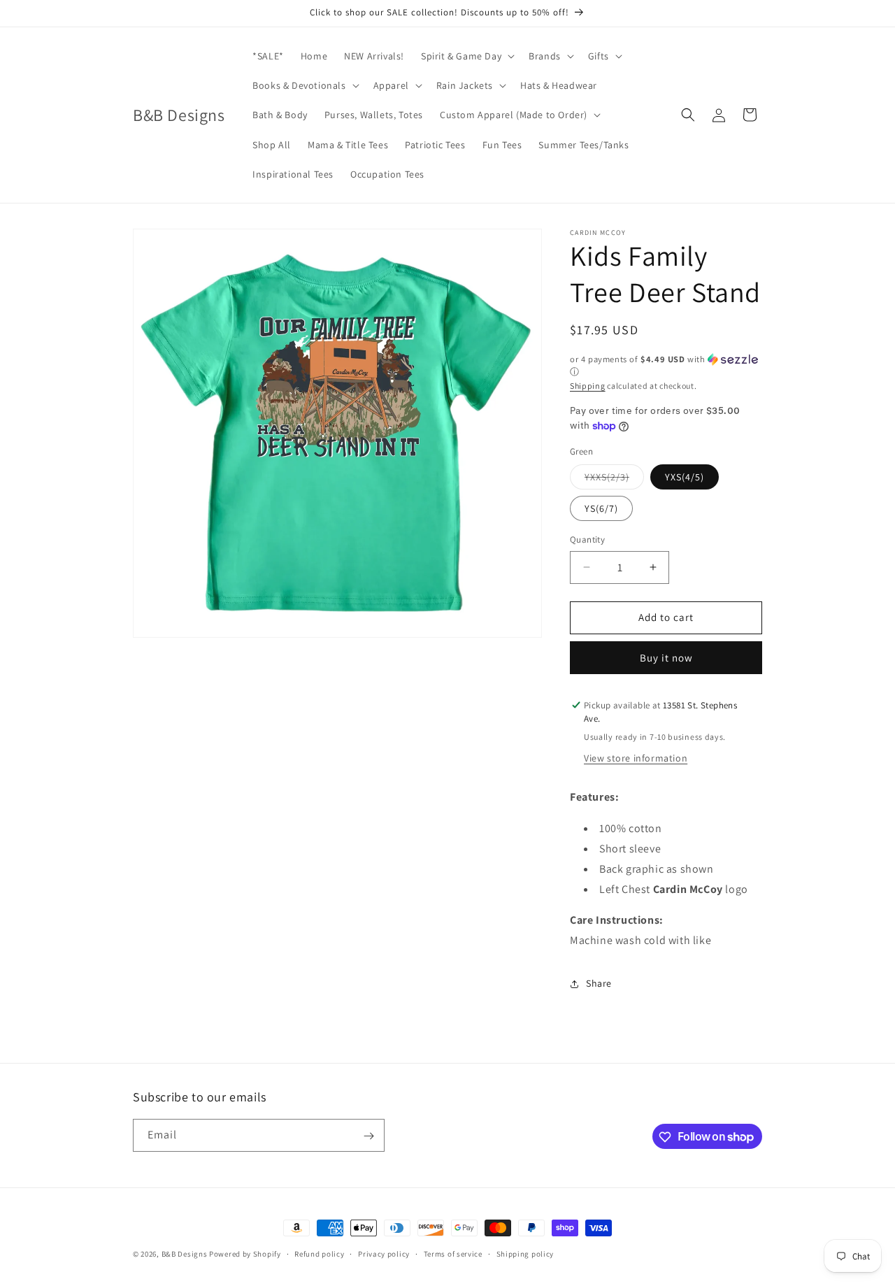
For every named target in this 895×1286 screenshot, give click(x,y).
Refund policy (319, 1253)
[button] (466, 56)
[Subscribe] (368, 1136)
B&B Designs (185, 1254)
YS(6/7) (601, 508)
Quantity (587, 539)
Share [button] (599, 983)
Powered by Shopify (245, 1254)
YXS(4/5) (684, 477)
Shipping (588, 385)
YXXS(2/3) (614, 480)
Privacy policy (384, 1253)
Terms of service (453, 1253)
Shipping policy (525, 1253)
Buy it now (666, 657)
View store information (635, 758)
